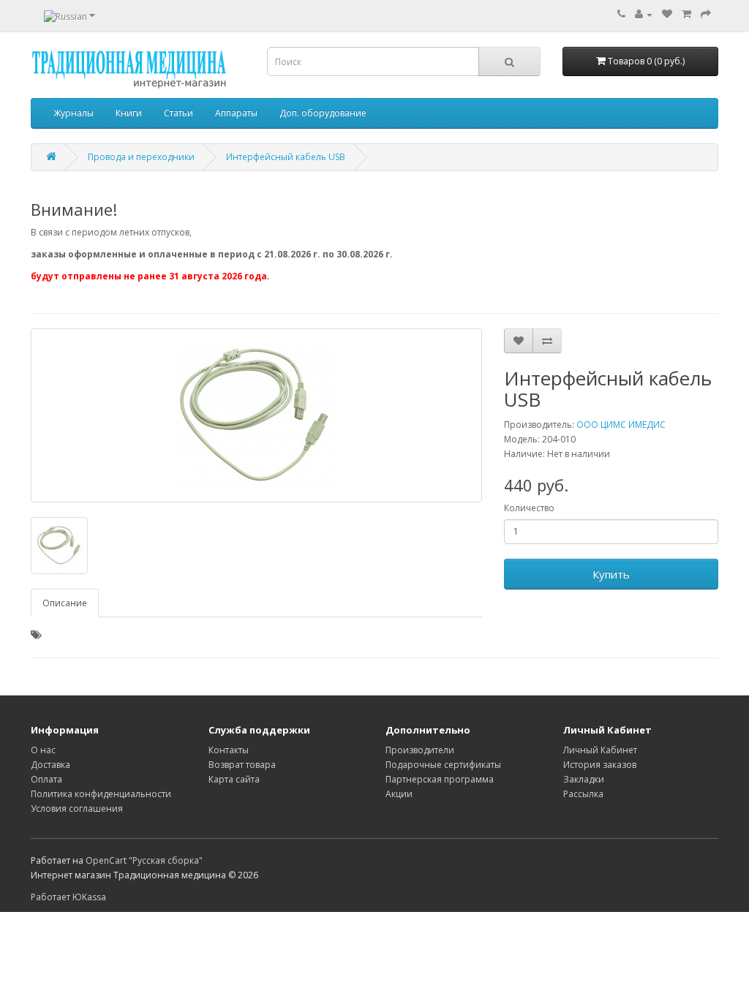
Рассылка (583, 794)
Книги (129, 113)
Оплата (46, 779)
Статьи (178, 113)
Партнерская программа (439, 779)
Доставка (50, 764)
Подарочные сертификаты (443, 764)
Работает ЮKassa (68, 897)
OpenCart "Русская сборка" (144, 860)
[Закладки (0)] (667, 14)
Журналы (73, 113)
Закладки (583, 779)
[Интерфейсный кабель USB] (256, 415)
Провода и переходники (141, 157)
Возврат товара (242, 764)
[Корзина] (686, 14)
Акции (399, 794)
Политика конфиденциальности (101, 794)
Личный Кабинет (600, 750)
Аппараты (236, 113)
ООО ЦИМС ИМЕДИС (621, 424)
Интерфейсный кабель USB (285, 157)
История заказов (599, 764)
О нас (43, 750)
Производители (419, 750)
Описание (64, 603)
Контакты (228, 750)
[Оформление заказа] (706, 14)
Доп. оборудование (322, 113)
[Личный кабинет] (643, 14)
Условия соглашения (77, 808)
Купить (611, 574)
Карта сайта (234, 779)
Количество (529, 508)
